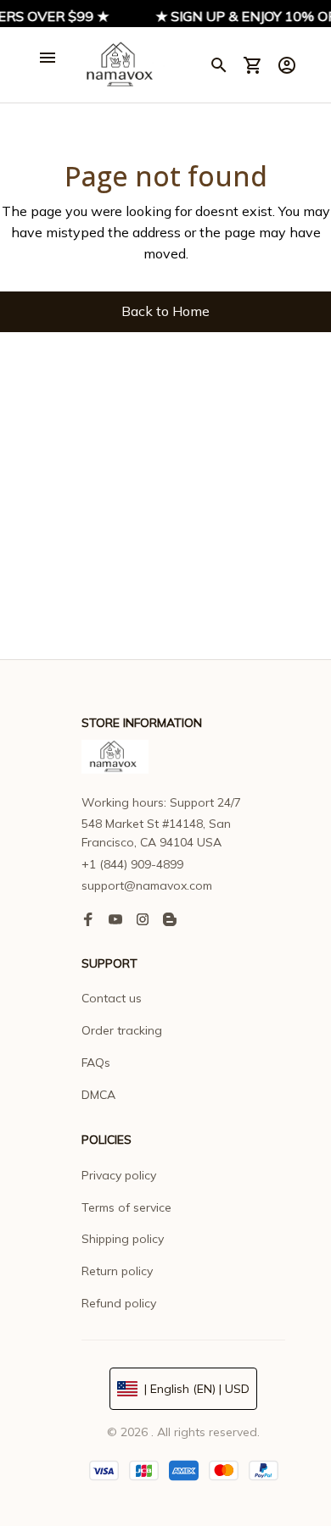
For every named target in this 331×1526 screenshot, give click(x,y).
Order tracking (121, 1030)
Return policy (117, 1271)
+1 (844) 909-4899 (132, 864)
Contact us (111, 998)
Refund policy (118, 1303)
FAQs (95, 1062)
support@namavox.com (146, 885)
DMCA (98, 1094)
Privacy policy (118, 1175)
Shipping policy (122, 1238)
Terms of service (126, 1207)
